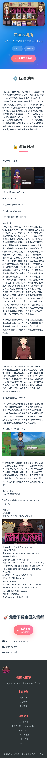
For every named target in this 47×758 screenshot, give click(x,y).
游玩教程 (23, 701)
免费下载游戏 (25, 58)
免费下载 (23, 706)
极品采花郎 (23, 721)
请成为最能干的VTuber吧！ (23, 726)
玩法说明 (23, 697)
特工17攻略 (23, 739)
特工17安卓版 (23, 734)
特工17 (23, 743)
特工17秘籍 (23, 730)
